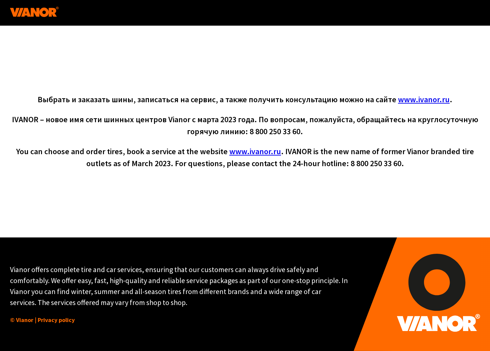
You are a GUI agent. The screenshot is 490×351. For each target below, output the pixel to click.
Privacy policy (56, 320)
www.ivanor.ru (424, 99)
